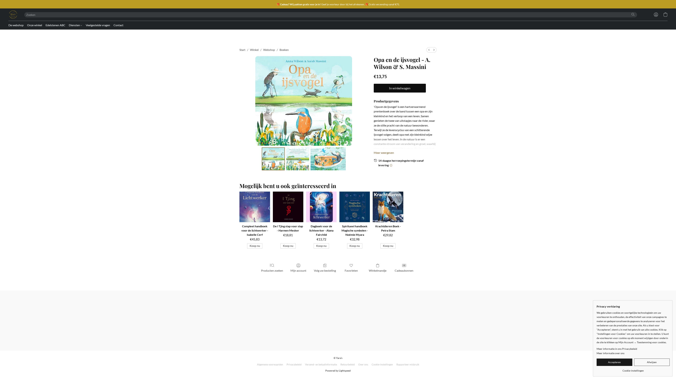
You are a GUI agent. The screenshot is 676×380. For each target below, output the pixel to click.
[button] (12, 14)
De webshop (16, 25)
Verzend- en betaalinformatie (321, 364)
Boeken (284, 49)
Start (242, 49)
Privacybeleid (294, 364)
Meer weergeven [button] (384, 152)
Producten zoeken (272, 270)
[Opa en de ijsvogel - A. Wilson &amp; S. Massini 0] (273, 158)
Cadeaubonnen (404, 270)
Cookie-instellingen (382, 364)
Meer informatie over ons (610, 353)
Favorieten (351, 270)
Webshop (269, 49)
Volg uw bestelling (325, 270)
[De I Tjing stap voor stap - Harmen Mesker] (288, 207)
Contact (118, 25)
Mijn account (298, 270)
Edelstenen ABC (55, 25)
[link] (633, 369)
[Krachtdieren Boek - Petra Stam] (388, 207)
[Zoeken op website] (633, 14)
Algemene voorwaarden (270, 364)
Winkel (254, 49)
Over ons (363, 364)
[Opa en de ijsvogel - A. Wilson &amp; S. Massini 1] (297, 158)
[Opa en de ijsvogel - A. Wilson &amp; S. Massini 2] (328, 158)
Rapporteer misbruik (407, 364)
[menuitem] (429, 49)
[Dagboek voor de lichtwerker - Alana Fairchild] (321, 207)
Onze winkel (34, 25)
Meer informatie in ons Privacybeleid (617, 348)
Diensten (74, 25)
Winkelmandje (377, 270)
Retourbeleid (347, 364)
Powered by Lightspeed (338, 370)
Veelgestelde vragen (98, 25)
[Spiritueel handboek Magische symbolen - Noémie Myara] (354, 207)
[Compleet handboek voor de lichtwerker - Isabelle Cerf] (254, 207)
